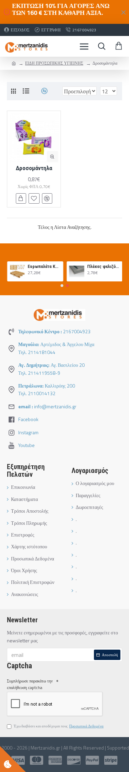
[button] (62, 285)
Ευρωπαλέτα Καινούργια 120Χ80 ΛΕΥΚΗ (44, 266)
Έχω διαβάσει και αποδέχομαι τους (59, 726)
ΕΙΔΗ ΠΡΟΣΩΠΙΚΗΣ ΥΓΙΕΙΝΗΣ (54, 63)
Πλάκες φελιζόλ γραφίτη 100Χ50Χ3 (103, 266)
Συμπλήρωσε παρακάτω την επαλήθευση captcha (30, 684)
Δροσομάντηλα (34, 168)
